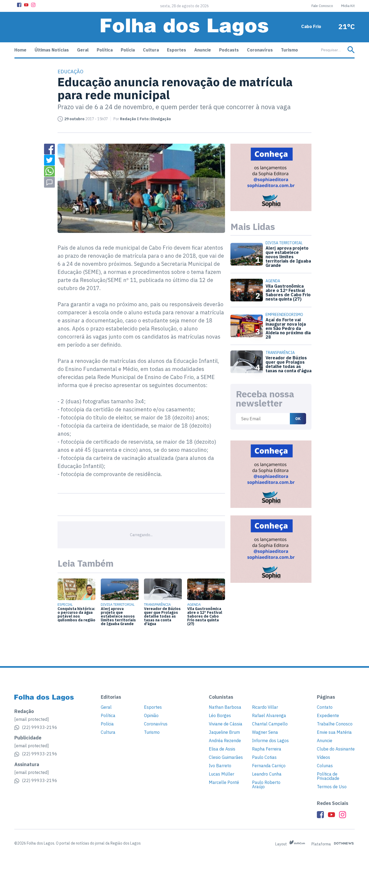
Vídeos (323, 757)
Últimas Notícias (52, 50)
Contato (325, 707)
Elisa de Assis (222, 749)
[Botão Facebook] (19, 5)
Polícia (128, 50)
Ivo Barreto (220, 765)
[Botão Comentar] (49, 182)
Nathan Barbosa (225, 707)
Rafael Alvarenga (269, 715)
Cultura (151, 50)
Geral (83, 50)
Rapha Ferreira (266, 749)
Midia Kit (348, 6)
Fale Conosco (322, 6)
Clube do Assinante (336, 749)
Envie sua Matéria (334, 732)
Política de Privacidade (328, 776)
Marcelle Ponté (224, 782)
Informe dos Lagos (270, 740)
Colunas (325, 765)
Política (105, 50)
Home (20, 50)
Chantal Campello (270, 723)
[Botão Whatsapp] (49, 171)
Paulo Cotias (264, 757)
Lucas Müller (221, 774)
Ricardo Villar (265, 707)
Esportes (176, 50)
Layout (281, 844)
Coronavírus (260, 50)
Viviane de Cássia (225, 723)
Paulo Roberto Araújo (266, 784)
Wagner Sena (265, 732)
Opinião (151, 715)
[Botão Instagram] (33, 5)
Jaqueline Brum (224, 732)
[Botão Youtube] (26, 5)
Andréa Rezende (225, 740)
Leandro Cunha (266, 774)
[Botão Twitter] (49, 160)
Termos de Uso (332, 786)
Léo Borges (220, 715)
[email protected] (31, 719)
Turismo (289, 50)
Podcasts (229, 50)
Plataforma (321, 844)
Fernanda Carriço (269, 765)
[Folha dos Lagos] (184, 27)
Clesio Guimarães (226, 757)
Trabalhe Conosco (335, 723)
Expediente (328, 715)
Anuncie (202, 50)
